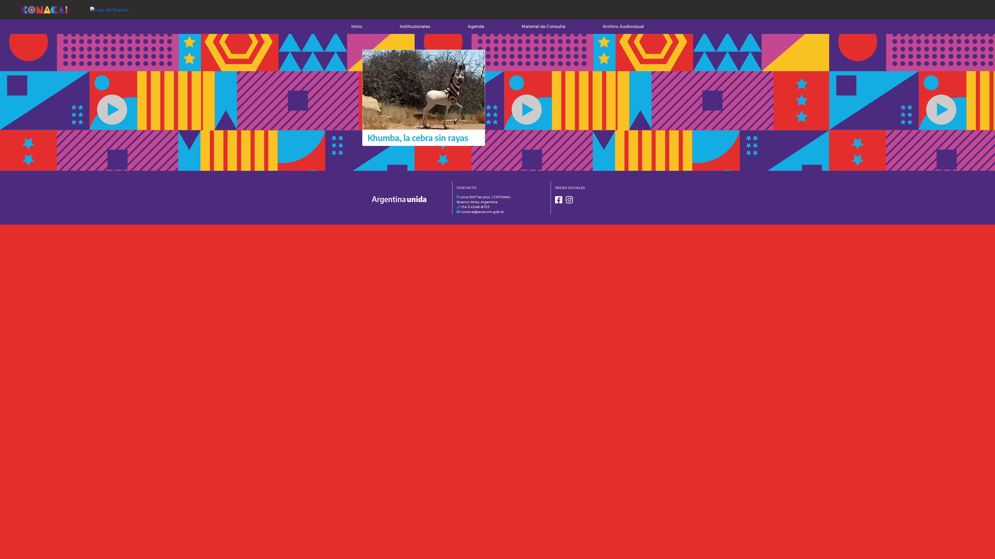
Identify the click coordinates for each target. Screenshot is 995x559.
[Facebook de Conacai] (560, 202)
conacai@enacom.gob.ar (482, 212)
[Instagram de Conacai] (570, 202)
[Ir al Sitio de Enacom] (99, 6)
